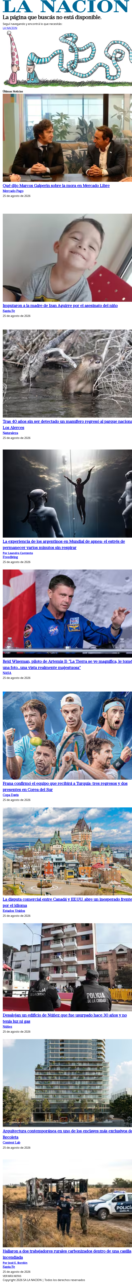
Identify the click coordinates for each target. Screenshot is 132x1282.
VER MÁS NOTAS (12, 1276)
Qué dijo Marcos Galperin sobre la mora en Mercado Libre (56, 186)
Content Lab (11, 1143)
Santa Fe (9, 311)
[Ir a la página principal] (66, 11)
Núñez (7, 1027)
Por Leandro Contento (18, 553)
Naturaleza (10, 433)
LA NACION (10, 28)
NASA (7, 673)
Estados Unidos (14, 911)
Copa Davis (11, 795)
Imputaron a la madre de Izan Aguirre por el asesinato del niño (60, 306)
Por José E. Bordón (15, 1263)
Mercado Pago (13, 191)
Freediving (10, 557)
